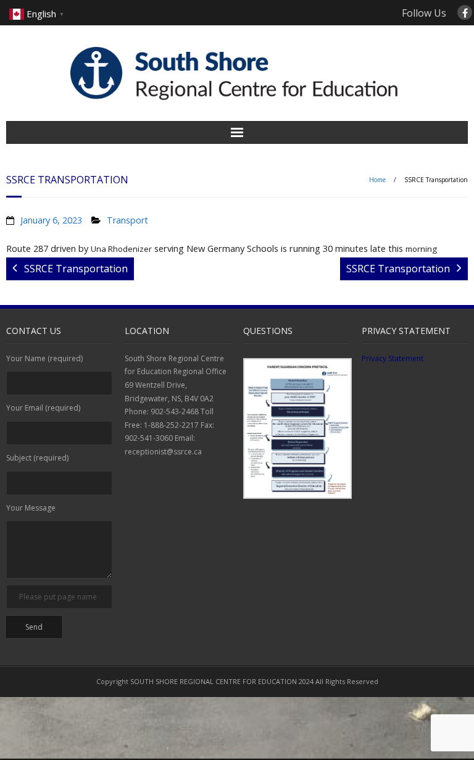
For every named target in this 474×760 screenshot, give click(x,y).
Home (377, 179)
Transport (127, 220)
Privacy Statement (392, 358)
